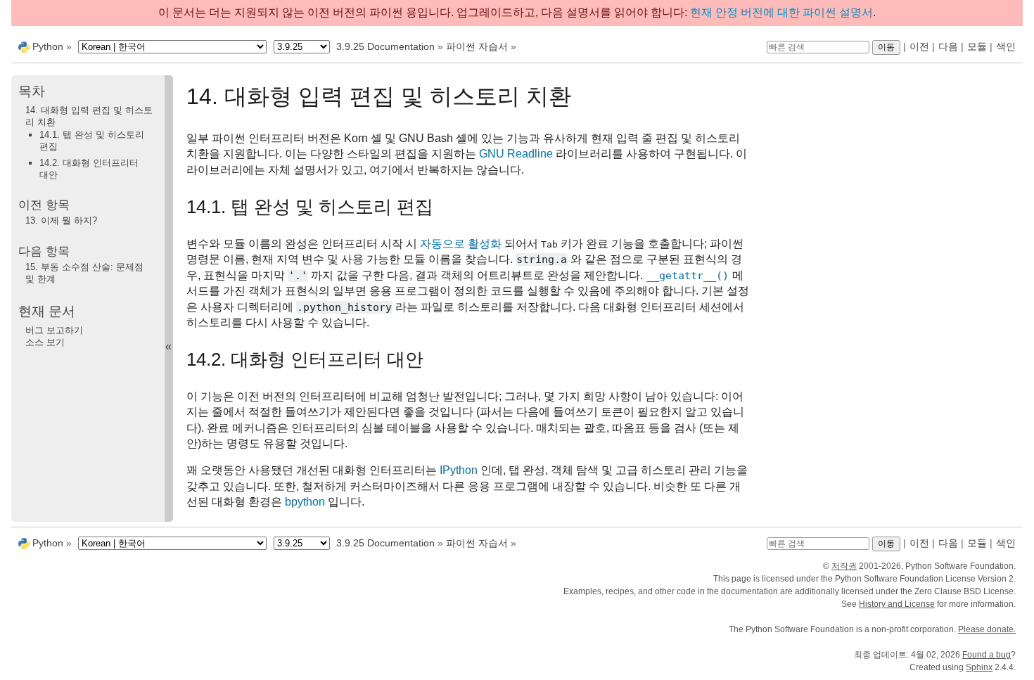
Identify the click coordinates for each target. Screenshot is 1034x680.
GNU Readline (516, 154)
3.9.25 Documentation (385, 46)
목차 (31, 91)
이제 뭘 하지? (61, 220)
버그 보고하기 (54, 330)
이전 (919, 46)
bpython (305, 502)
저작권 (844, 566)
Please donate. (987, 629)
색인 (1006, 46)
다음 (948, 46)
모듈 (977, 46)
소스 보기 (45, 342)
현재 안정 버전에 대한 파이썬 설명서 (781, 12)
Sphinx (979, 667)
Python (47, 46)
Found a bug (986, 655)
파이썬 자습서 (477, 46)
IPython (459, 470)
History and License (897, 604)
